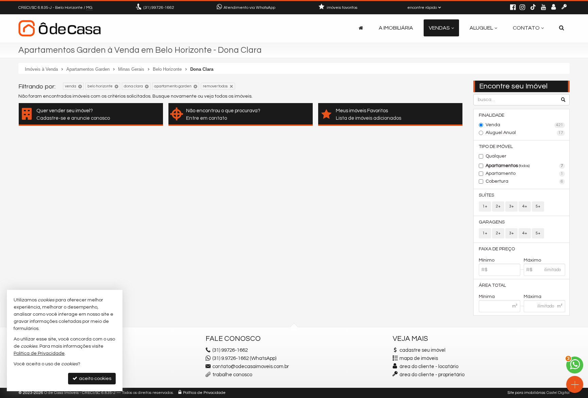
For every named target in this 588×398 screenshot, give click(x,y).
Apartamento (525, 173)
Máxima (532, 296)
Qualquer (496, 156)
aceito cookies (94, 378)
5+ (538, 206)
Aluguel (481, 28)
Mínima (487, 296)
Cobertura (525, 181)
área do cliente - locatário (428, 366)
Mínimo (486, 260)
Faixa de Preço (497, 249)
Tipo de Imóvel (496, 146)
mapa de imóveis (418, 358)
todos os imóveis (233, 96)
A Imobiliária (396, 28)
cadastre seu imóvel (422, 350)
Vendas (439, 28)
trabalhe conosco (232, 374)
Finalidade (491, 115)
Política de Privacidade (204, 393)
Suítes (486, 195)
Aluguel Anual (525, 132)
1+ (485, 206)
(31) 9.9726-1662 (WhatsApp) (244, 358)
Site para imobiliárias (526, 393)
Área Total (492, 285)
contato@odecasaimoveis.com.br (250, 366)
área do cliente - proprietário (431, 374)
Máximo (532, 260)
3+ (511, 206)
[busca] (561, 27)
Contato (526, 28)
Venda (525, 124)
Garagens (492, 222)
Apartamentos (525, 165)
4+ (524, 206)
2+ (498, 206)
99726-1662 (159, 7)
